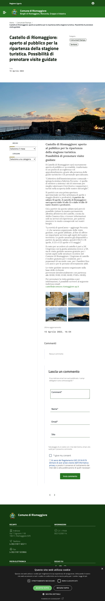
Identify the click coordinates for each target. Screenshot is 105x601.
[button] (52, 594)
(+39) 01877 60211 (18, 544)
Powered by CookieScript (51, 599)
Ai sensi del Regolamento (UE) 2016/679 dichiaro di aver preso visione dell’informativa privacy (68, 463)
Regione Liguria (15, 3)
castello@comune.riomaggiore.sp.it (62, 286)
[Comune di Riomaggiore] (14, 11)
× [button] (102, 569)
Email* (54, 421)
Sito (53, 434)
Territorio (73, 44)
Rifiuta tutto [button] (63, 588)
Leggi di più (83, 576)
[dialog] (52, 583)
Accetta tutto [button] (42, 588)
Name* (54, 409)
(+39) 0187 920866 (18, 552)
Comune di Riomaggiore (43, 11)
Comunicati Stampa (24, 22)
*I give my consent (62, 455)
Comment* (56, 392)
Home (11, 22)
